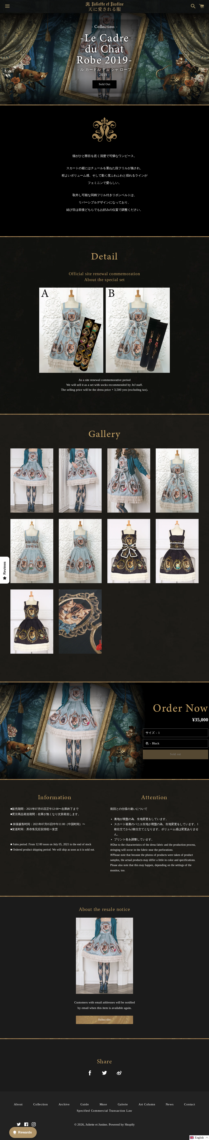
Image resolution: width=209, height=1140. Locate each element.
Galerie (123, 1104)
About (18, 1104)
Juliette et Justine (96, 1124)
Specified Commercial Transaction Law (104, 1110)
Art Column (147, 1104)
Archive (64, 1104)
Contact (189, 1104)
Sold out (175, 754)
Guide (84, 1104)
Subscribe (104, 1019)
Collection (40, 1104)
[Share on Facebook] (89, 1073)
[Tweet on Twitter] (104, 1073)
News (169, 1104)
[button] (199, 1137)
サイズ (150, 732)
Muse (103, 1104)
